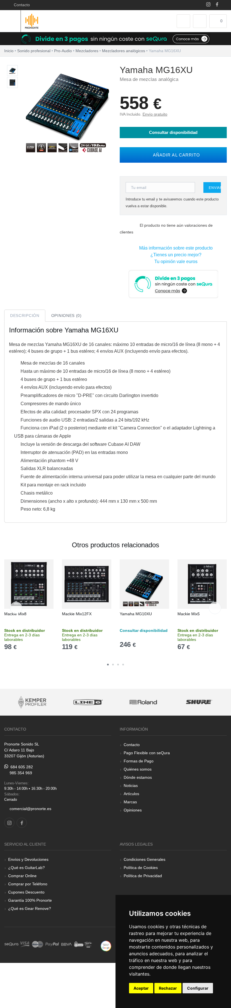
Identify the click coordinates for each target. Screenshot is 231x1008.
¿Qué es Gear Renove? (29, 908)
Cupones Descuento (26, 892)
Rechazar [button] (168, 988)
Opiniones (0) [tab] (66, 315)
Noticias (131, 785)
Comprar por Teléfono (27, 884)
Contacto (21, 5)
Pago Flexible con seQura (147, 753)
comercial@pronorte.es (30, 808)
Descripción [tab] (24, 315)
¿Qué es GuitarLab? (26, 867)
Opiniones (133, 810)
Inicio (9, 50)
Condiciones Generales (144, 859)
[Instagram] (208, 4)
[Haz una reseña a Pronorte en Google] (106, 945)
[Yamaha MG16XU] (12, 70)
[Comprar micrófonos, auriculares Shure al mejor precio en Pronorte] (143, 702)
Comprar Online (22, 876)
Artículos (131, 793)
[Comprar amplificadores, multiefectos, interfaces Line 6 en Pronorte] (32, 702)
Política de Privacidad (143, 876)
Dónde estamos (138, 777)
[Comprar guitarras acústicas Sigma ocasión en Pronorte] (199, 702)
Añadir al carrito (175, 155)
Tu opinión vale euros (174, 261)
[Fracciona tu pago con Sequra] (173, 283)
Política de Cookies (141, 867)
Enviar (215, 188)
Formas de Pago (139, 761)
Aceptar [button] (141, 988)
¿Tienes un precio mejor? (174, 254)
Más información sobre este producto (175, 248)
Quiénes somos (138, 769)
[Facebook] (217, 4)
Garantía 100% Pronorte (30, 900)
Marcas (130, 802)
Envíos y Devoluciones (28, 859)
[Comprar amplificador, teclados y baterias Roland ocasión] (88, 702)
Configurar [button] (197, 988)
